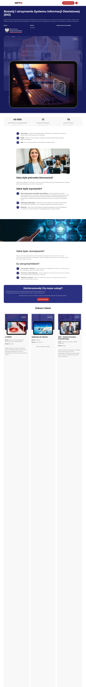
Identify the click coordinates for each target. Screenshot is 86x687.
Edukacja (32, 27)
